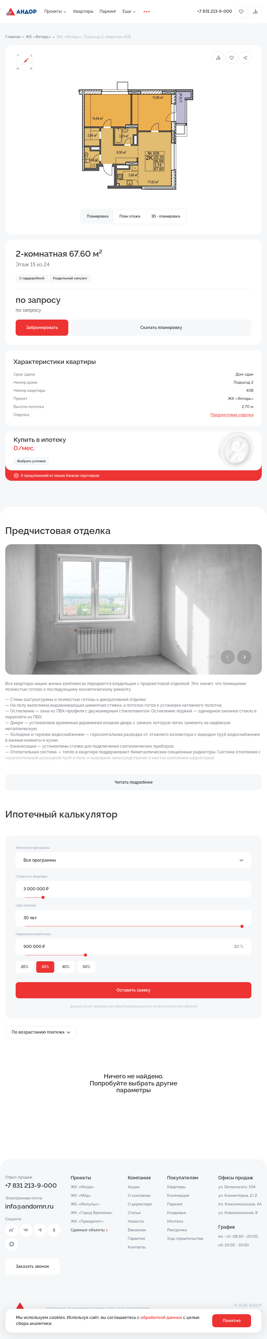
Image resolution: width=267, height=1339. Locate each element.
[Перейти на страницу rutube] (11, 1229)
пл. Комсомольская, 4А (240, 1204)
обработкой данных (162, 1317)
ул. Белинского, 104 (237, 1187)
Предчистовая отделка (231, 414)
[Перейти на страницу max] (11, 1244)
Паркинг (108, 11)
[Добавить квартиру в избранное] (231, 57)
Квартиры (83, 11)
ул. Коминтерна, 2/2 (237, 1195)
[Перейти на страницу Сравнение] (255, 11)
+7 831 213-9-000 (214, 11)
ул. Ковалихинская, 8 (238, 1212)
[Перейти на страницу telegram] (39, 1229)
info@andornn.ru (29, 1206)
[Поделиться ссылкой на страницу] (245, 57)
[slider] (43, 897)
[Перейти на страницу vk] (25, 1229)
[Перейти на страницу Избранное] (241, 11)
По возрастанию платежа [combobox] (38, 1032)
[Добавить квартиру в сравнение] (218, 57)
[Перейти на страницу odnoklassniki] (53, 1229)
